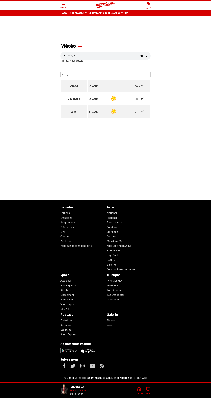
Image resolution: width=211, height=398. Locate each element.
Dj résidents (114, 299)
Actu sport (66, 280)
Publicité (65, 241)
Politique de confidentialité (76, 245)
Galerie (64, 309)
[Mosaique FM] (105, 5)
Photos (111, 320)
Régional (112, 217)
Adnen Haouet (78, 390)
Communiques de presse (121, 269)
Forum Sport (67, 299)
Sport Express (68, 304)
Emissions (66, 217)
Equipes (65, 213)
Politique (112, 227)
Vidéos (110, 325)
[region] (105, 28)
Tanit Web (141, 377)
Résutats (65, 290)
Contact (64, 236)
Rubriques (66, 325)
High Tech (112, 255)
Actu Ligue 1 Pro (69, 285)
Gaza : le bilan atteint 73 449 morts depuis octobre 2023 (94, 13)
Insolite (111, 264)
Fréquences (67, 227)
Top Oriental (114, 290)
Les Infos (65, 329)
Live (62, 231)
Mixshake (77, 387)
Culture (111, 236)
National (112, 213)
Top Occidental (115, 295)
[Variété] (64, 389)
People (111, 260)
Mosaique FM (114, 241)
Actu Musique (115, 280)
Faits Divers (113, 250)
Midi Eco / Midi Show (119, 245)
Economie (112, 231)
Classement (67, 295)
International (114, 222)
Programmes (67, 222)
